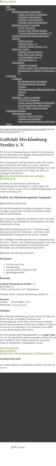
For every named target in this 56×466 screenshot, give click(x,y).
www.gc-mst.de (18, 304)
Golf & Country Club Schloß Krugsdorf (37, 68)
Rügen (21, 95)
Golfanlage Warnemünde (30, 17)
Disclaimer (11, 432)
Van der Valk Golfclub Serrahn (32, 30)
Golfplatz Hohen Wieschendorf (32, 22)
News (8, 124)
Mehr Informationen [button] (9, 348)
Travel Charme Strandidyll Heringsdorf (36, 103)
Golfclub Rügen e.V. (27, 60)
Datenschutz (12, 430)
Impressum (11, 424)
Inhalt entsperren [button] (8, 350)
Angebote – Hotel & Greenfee (26, 97)
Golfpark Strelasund (27, 65)
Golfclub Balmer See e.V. (30, 57)
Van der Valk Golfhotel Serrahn (33, 108)
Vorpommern (18, 62)
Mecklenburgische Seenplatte (26, 25)
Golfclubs (10, 9)
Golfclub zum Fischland (29, 119)
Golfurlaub (11, 76)
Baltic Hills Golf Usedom (30, 54)
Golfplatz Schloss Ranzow (30, 52)
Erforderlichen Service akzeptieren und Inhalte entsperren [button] (27, 353)
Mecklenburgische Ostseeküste (26, 12)
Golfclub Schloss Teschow (30, 116)
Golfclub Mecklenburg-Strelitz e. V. (35, 33)
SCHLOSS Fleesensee (28, 100)
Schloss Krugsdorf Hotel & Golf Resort (36, 121)
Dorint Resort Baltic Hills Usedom (34, 105)
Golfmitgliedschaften (16, 111)
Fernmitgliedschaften (22, 113)
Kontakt (10, 422)
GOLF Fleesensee (26, 28)
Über (8, 427)
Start (8, 6)
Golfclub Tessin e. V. (28, 44)
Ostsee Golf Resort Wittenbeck (32, 14)
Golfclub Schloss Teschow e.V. (32, 46)
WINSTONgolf (25, 41)
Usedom (22, 86)
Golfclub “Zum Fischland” (30, 20)
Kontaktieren (6, 390)
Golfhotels (17, 78)
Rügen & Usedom (20, 49)
